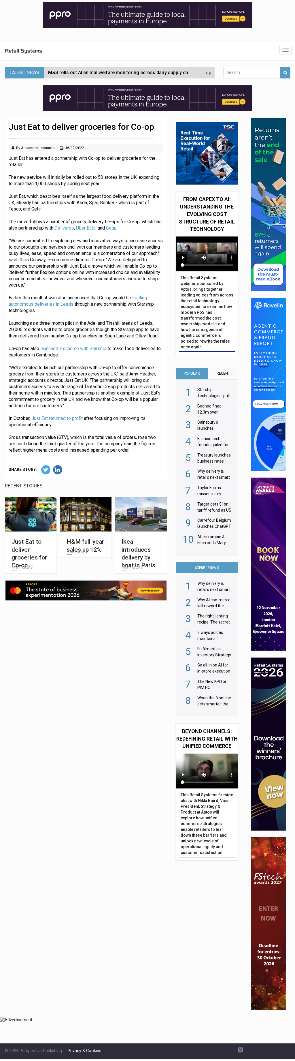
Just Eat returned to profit (57, 418)
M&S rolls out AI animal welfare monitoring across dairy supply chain (121, 72)
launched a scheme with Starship (73, 348)
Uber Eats (86, 228)
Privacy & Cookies (84, 1050)
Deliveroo (64, 228)
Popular (192, 373)
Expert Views (207, 567)
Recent (223, 373)
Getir (110, 228)
